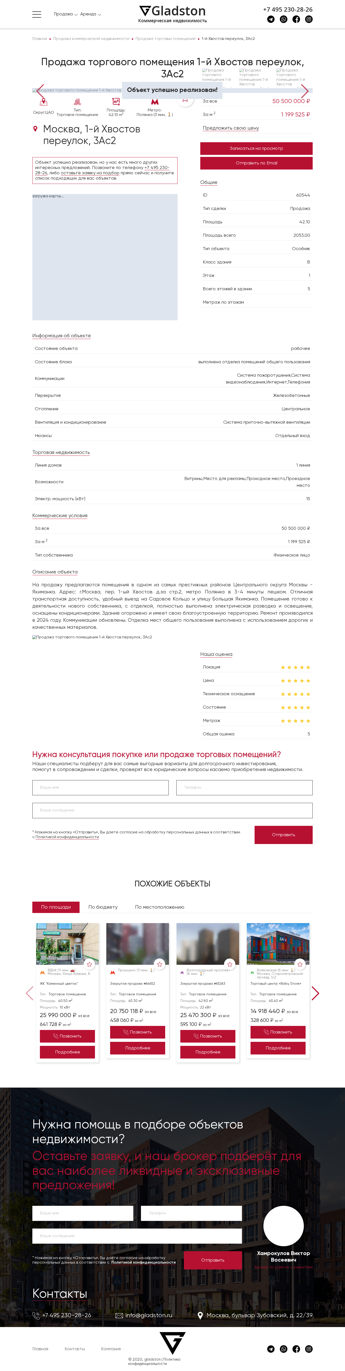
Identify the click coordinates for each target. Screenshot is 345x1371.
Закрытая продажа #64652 (132, 983)
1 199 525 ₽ (295, 115)
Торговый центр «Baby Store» (276, 983)
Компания (111, 1349)
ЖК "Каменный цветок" (59, 983)
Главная (40, 1349)
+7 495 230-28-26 (288, 9)
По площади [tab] (56, 907)
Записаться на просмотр (256, 148)
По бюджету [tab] (102, 907)
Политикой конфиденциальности (67, 837)
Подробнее (67, 1052)
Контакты (59, 1294)
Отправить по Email (256, 163)
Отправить (283, 835)
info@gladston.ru (149, 1315)
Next (305, 90)
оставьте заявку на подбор (90, 173)
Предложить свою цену (231, 128)
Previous (40, 90)
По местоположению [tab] (159, 907)
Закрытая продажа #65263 (202, 983)
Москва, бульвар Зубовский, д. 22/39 (260, 1315)
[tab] (49, 80)
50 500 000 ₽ (291, 101)
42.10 (304, 222)
